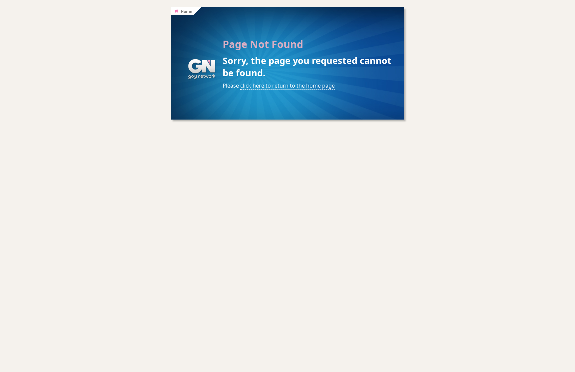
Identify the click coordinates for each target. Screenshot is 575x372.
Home (186, 11)
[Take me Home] (202, 72)
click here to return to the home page (287, 85)
